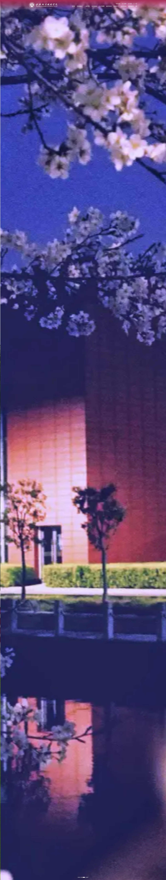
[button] (78, 877)
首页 (73, 6)
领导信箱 (118, 3)
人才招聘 (101, 6)
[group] (83, 440)
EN (136, 3)
